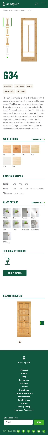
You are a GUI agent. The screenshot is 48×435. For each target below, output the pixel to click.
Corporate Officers (24, 393)
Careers (24, 387)
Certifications (24, 400)
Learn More (36, 139)
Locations (24, 403)
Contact (24, 370)
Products (14, 11)
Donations (24, 390)
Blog (24, 377)
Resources (24, 380)
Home (5, 11)
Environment (24, 397)
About (24, 373)
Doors (23, 11)
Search (36, 4)
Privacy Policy (24, 407)
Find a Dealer (15, 273)
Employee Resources (24, 410)
